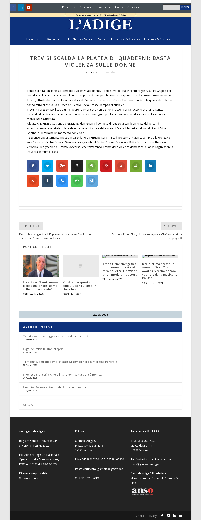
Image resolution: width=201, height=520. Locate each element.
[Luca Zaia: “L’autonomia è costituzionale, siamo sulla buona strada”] (41, 266)
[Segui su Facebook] (13, 7)
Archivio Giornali (127, 7)
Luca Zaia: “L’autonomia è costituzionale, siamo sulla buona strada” (41, 285)
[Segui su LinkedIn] (21, 7)
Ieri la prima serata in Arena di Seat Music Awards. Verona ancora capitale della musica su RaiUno (160, 271)
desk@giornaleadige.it (146, 464)
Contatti (85, 7)
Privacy (152, 516)
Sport (102, 39)
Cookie (140, 516)
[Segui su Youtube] (29, 7)
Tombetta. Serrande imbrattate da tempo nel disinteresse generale (70, 362)
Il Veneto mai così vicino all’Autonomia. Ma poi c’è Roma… (63, 374)
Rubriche (53, 39)
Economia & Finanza (125, 39)
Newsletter (102, 7)
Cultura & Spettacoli (160, 39)
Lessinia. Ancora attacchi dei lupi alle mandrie (54, 387)
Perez (34, 478)
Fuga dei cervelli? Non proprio (43, 349)
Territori (32, 39)
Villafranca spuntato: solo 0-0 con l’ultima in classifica (79, 285)
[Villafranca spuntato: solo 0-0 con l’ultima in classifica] (81, 266)
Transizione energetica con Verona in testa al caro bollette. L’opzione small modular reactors (119, 269)
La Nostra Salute (81, 39)
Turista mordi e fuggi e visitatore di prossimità (55, 336)
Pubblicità (68, 7)
